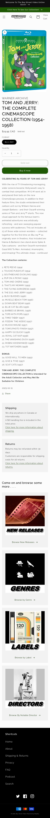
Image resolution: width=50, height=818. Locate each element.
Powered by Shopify (33, 813)
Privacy (9, 762)
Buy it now (25, 170)
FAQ (7, 769)
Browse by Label (23, 657)
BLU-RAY (9, 142)
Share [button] (8, 394)
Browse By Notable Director (23, 715)
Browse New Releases (23, 542)
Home (9, 741)
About (9, 748)
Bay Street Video (21, 813)
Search (9, 783)
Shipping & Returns (16, 755)
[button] (4, 17)
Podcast (10, 776)
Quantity (5, 148)
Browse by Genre (23, 600)
